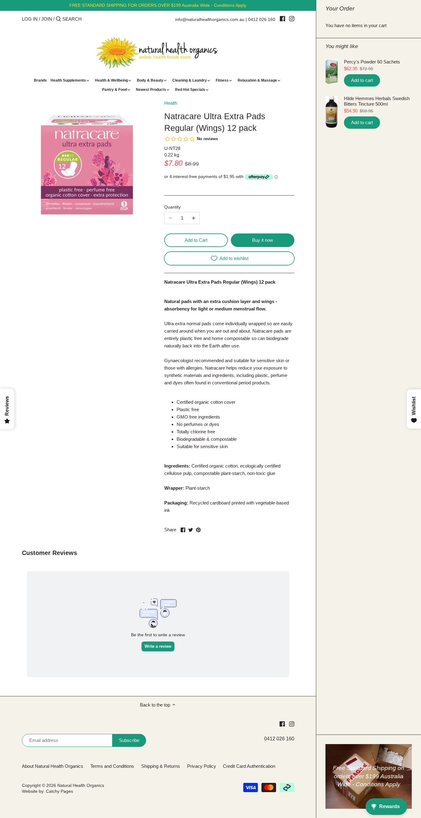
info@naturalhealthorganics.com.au (209, 19)
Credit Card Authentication (249, 766)
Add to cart (362, 80)
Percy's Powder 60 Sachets (372, 61)
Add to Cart (196, 240)
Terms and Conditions (112, 766)
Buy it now (262, 240)
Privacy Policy (201, 766)
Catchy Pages (59, 791)
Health (170, 103)
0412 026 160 (261, 19)
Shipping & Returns (160, 766)
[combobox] (88, 19)
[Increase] (193, 218)
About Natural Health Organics (52, 766)
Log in (30, 19)
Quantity (172, 207)
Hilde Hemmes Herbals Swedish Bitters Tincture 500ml (377, 101)
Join (46, 19)
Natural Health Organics (80, 785)
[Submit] (58, 19)
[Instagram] (291, 18)
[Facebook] (282, 18)
